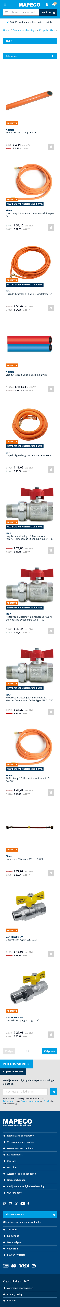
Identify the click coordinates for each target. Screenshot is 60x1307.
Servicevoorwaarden (30, 1101)
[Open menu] (5, 5)
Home (6, 30)
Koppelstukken (47, 30)
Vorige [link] (9, 1051)
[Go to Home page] (29, 5)
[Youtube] (22, 1203)
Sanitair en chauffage (24, 30)
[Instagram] (4, 1203)
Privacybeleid (9, 1101)
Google (47, 1101)
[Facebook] (28, 1203)
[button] (30, 56)
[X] (16, 1203)
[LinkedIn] (10, 1203)
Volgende (49, 1051)
